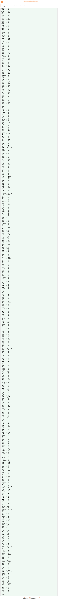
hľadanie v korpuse (35, 597)
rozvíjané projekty (30, 597)
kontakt (38, 597)
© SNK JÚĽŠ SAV (22, 597)
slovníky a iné (26, 597)
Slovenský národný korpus (30, 1)
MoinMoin (30, 598)
